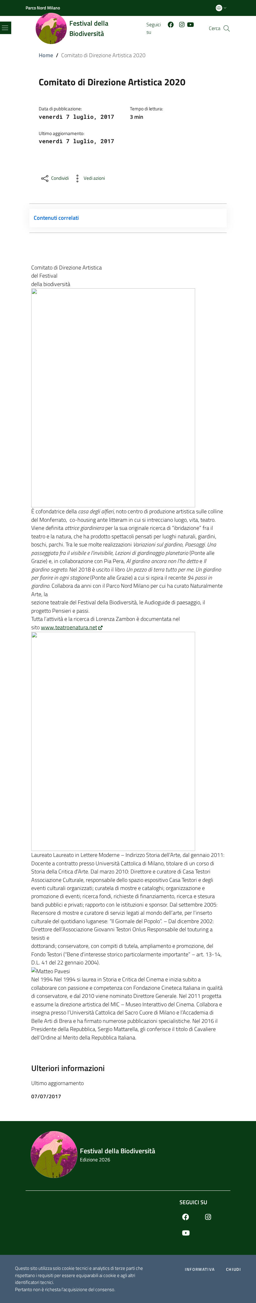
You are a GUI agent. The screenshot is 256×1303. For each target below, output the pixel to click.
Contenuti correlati (56, 218)
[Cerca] (226, 28)
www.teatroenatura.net (69, 627)
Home (46, 55)
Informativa (200, 1269)
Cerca (214, 28)
